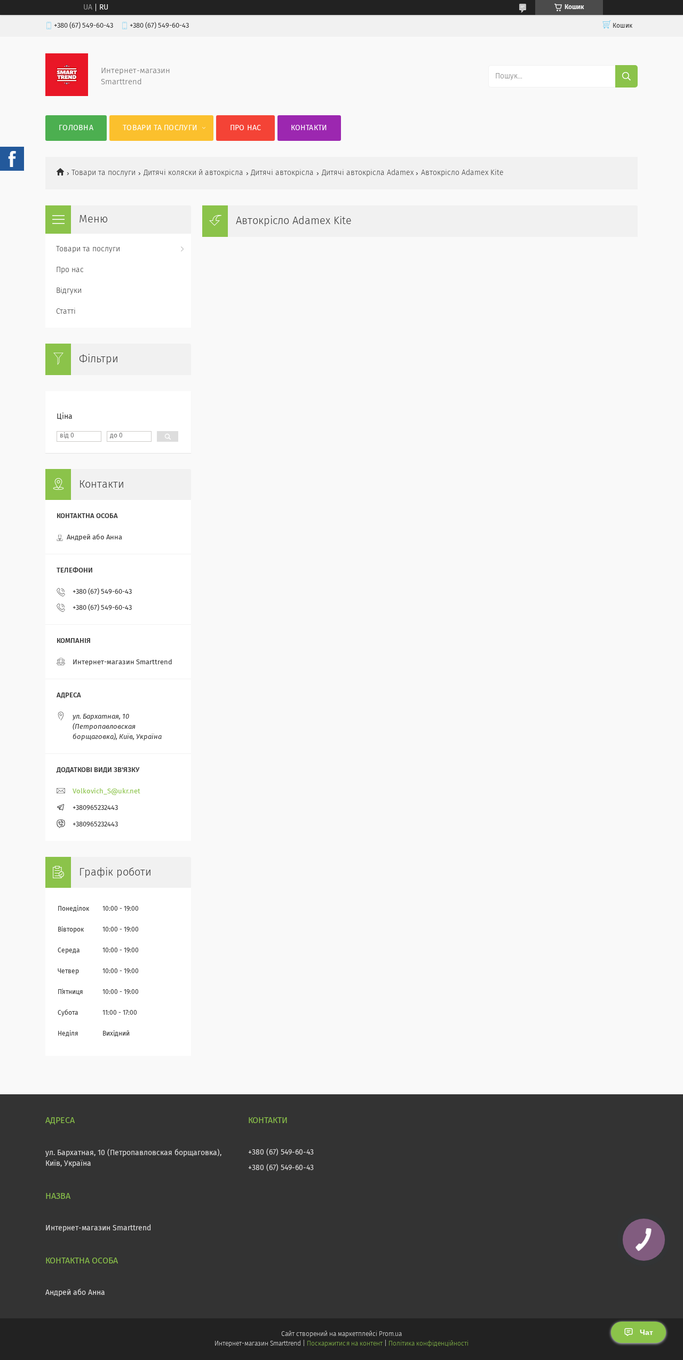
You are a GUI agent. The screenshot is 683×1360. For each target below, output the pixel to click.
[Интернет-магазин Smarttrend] (66, 94)
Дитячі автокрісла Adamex (368, 173)
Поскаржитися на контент (344, 1344)
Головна (76, 128)
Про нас (245, 128)
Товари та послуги (160, 128)
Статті (66, 311)
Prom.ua (390, 1334)
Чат (646, 1332)
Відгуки (69, 291)
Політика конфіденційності (428, 1344)
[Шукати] (626, 76)
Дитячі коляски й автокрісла (193, 173)
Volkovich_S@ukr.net (106, 791)
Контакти (309, 128)
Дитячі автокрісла (282, 173)
